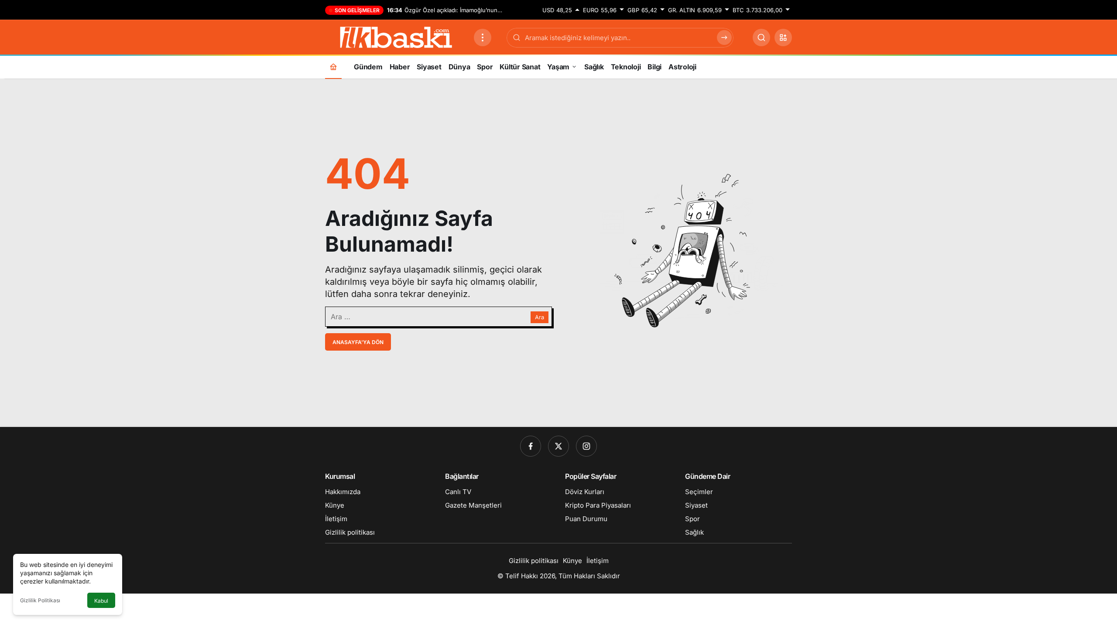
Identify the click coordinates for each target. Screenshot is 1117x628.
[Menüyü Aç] (482, 37)
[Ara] (761, 37)
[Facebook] (530, 446)
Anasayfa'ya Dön (358, 342)
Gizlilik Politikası (40, 600)
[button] (783, 37)
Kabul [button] (101, 600)
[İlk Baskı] (396, 36)
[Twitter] (558, 446)
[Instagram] (586, 446)
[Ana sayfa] (333, 66)
